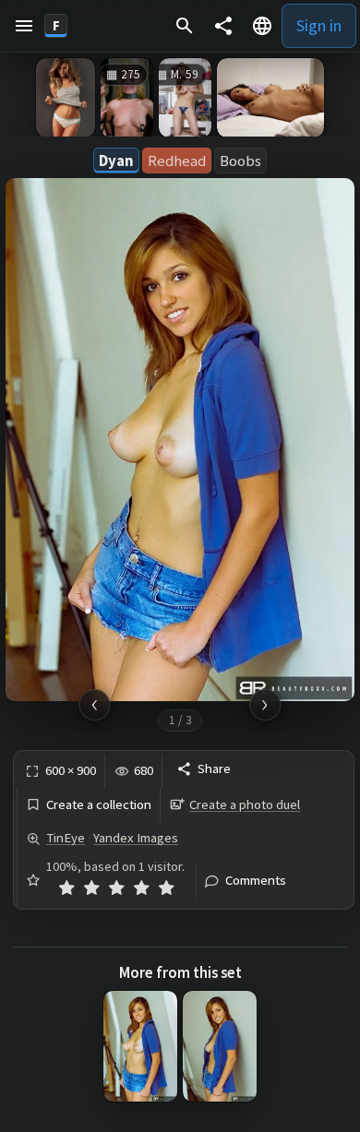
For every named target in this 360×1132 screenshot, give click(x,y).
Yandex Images (135, 837)
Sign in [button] (319, 25)
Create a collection (98, 805)
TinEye (65, 837)
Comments (255, 880)
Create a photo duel (244, 804)
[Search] (184, 26)
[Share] (223, 26)
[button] (24, 25)
